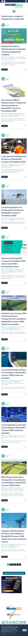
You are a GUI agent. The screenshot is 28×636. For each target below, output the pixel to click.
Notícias (3, 58)
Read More (4, 69)
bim (17, 115)
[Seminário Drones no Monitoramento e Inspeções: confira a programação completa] (14, 36)
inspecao (6, 59)
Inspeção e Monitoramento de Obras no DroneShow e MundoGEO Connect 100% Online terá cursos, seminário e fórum (14, 536)
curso (14, 165)
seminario (11, 116)
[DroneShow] (14, 6)
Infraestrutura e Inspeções (18, 57)
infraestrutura (4, 116)
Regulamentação (9, 58)
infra (20, 328)
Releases (15, 58)
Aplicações (14, 113)
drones (20, 115)
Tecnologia (20, 58)
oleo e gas (16, 490)
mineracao (11, 490)
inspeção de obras (13, 383)
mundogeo (3, 273)
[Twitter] (2, 1)
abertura (14, 271)
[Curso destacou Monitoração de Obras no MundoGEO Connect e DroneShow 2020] (14, 146)
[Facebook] (4, 1)
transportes (16, 116)
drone (2, 59)
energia (20, 489)
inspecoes (21, 219)
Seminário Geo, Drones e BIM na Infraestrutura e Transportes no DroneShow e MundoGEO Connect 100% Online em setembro (13, 318)
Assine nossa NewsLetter (14, 573)
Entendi (24, 630)
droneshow (19, 271)
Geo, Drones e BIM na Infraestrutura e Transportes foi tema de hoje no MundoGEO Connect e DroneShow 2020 (13, 105)
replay (7, 273)
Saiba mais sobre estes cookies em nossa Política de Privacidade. (9, 633)
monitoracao (12, 59)
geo (23, 115)
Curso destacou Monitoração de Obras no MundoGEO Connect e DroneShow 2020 (13, 159)
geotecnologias (4, 383)
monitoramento (4, 167)
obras (10, 167)
